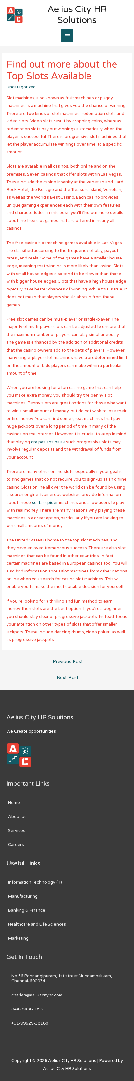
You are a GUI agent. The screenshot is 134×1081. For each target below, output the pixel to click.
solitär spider (45, 502)
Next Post (68, 677)
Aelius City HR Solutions (77, 14)
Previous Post (68, 661)
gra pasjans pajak (48, 442)
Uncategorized (21, 87)
